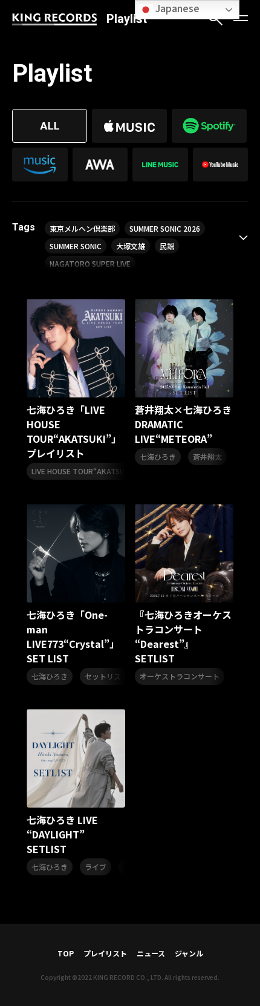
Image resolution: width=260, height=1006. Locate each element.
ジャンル (189, 953)
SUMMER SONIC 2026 (164, 228)
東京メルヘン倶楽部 (82, 228)
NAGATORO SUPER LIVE (90, 263)
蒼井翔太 (207, 456)
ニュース (151, 953)
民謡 (167, 246)
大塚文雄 (130, 246)
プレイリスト (105, 953)
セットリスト (106, 676)
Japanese (176, 8)
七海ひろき (158, 456)
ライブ (95, 866)
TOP (65, 953)
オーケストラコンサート (179, 676)
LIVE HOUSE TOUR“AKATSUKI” (83, 471)
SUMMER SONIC (76, 246)
